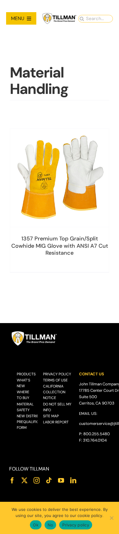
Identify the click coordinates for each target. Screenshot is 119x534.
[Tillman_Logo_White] (34, 332)
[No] (111, 518)
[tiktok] (49, 480)
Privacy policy (75, 524)
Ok (35, 524)
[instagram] (37, 480)
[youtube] (61, 480)
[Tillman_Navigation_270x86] (59, 15)
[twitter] (24, 480)
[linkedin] (73, 480)
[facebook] (12, 480)
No (50, 524)
